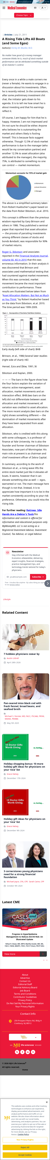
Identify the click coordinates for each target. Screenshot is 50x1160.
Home (25, 1069)
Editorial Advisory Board (25, 987)
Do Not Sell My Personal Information (25, 1003)
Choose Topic (22, 15)
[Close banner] (46, 3)
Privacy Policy (25, 1000)
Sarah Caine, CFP (36, 881)
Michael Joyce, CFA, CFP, (17, 881)
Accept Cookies (25, 1155)
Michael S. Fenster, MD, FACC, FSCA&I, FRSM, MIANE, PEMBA (25, 717)
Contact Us (25, 981)
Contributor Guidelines (25, 997)
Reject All (25, 1147)
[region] (25, 1129)
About (25, 974)
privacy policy (15, 585)
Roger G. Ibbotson (12, 251)
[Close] (47, 1102)
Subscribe (36, 577)
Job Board (25, 990)
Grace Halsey (12, 774)
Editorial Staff (25, 984)
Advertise (25, 977)
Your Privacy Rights (25, 1006)
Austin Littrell (13, 658)
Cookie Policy (23, 1134)
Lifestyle (7, 599)
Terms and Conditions (25, 993)
